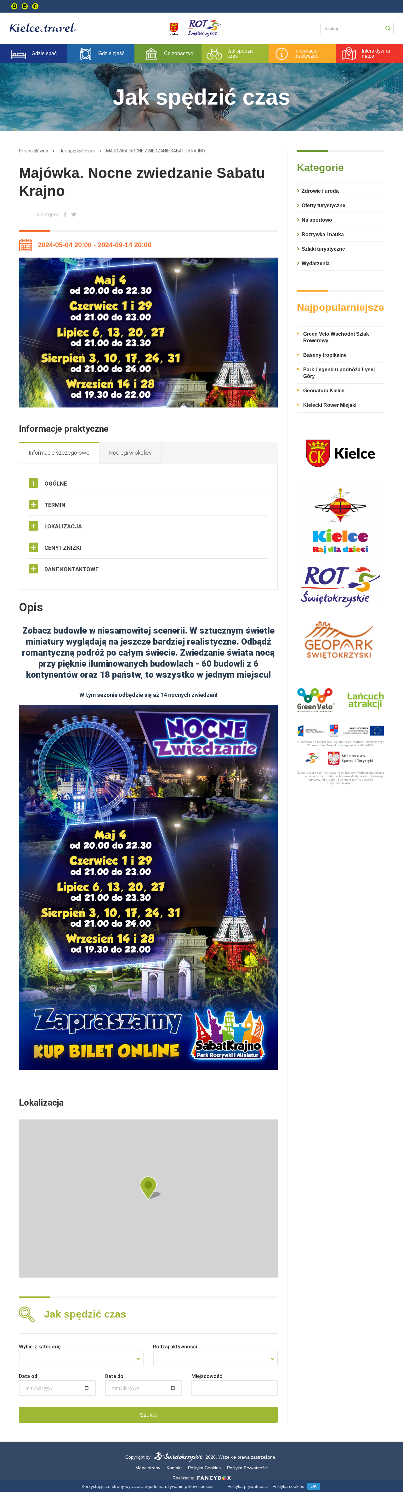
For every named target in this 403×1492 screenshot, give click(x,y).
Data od (28, 1376)
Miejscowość (206, 1376)
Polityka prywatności (247, 1486)
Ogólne (55, 483)
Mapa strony (147, 1467)
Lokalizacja (63, 526)
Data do (114, 1376)
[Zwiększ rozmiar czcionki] (14, 6)
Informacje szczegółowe (59, 452)
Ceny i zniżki (62, 547)
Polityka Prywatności (247, 1467)
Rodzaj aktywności (175, 1347)
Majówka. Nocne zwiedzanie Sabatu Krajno (155, 150)
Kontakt (174, 1467)
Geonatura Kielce (323, 390)
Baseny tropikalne (325, 355)
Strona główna (33, 150)
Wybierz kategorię (40, 1347)
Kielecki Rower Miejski (329, 405)
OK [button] (313, 1486)
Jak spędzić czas (77, 150)
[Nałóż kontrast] (35, 6)
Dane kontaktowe (71, 569)
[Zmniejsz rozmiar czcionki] (25, 6)
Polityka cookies (288, 1486)
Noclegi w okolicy (130, 452)
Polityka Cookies (204, 1467)
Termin (54, 505)
